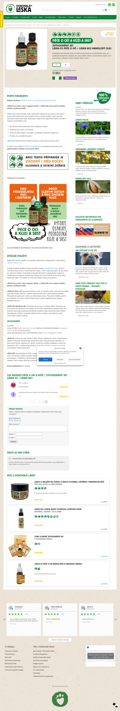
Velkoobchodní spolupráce (43, 676)
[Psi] (54, 35)
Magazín (78, 17)
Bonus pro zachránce (41, 667)
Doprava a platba (11, 651)
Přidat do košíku (70, 78)
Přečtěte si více (83, 277)
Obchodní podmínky (12, 660)
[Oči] (73, 35)
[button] (80, 348)
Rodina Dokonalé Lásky (42, 657)
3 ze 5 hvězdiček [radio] (15, 420)
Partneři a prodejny (40, 660)
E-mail (12, 438)
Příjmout (45, 359)
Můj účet (8, 657)
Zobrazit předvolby (74, 359)
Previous (4, 619)
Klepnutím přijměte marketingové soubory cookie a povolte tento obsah (101, 656)
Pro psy (7, 17)
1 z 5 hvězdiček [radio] (10, 420)
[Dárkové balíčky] (78, 35)
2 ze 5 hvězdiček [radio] (12, 420)
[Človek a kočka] (54, 516)
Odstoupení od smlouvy (14, 667)
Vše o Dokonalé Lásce (90, 17)
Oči (34, 25)
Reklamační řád (10, 664)
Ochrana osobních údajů (60, 363)
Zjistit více (80, 144)
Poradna (71, 17)
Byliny (41, 17)
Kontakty (36, 673)
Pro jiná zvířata (25, 17)
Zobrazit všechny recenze (60, 640)
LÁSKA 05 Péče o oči (28, 100)
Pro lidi (34, 17)
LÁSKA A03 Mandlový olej (46, 100)
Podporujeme (38, 664)
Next (115, 619)
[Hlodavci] (64, 35)
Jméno (12, 434)
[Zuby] (39, 544)
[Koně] (69, 35)
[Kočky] (59, 35)
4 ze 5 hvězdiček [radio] (17, 420)
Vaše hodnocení (15, 418)
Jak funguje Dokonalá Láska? (44, 651)
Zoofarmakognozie (40, 654)
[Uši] (39, 568)
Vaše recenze (14, 424)
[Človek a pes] (51, 516)
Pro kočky (15, 17)
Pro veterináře (38, 670)
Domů (24, 25)
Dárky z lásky (62, 17)
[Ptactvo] (48, 516)
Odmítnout (60, 359)
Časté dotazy (10, 654)
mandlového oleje (51, 268)
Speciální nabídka (50, 17)
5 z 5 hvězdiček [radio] (20, 420)
